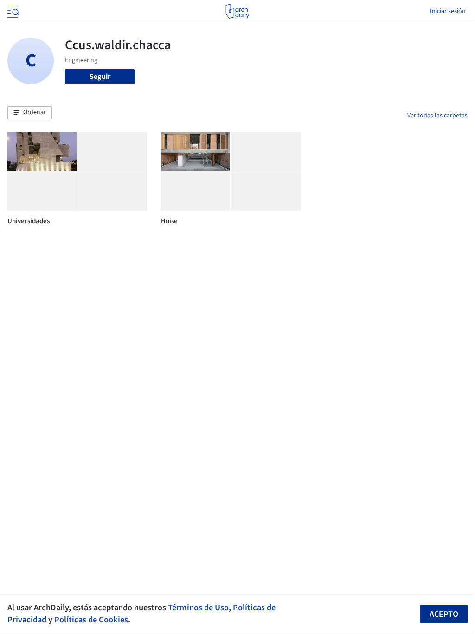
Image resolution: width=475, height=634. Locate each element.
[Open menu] (12, 11)
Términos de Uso (198, 608)
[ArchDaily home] (237, 11)
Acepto (444, 614)
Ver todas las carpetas (437, 115)
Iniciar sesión (448, 11)
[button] (29, 112)
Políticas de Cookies (91, 620)
